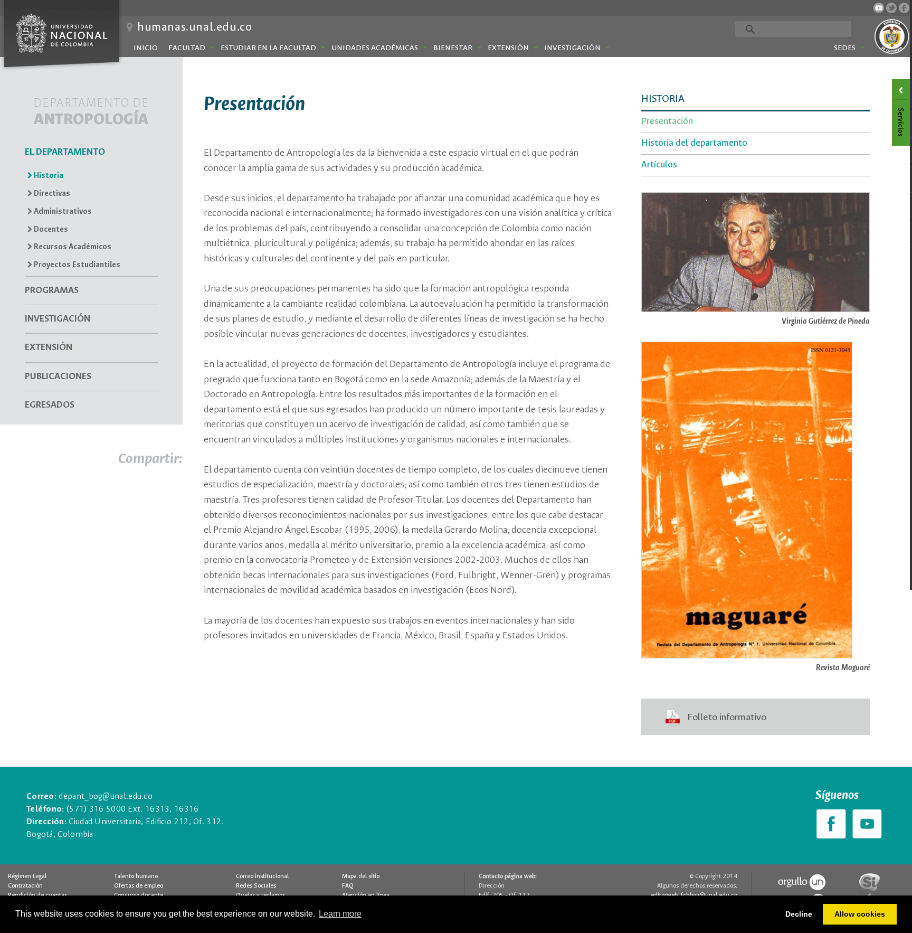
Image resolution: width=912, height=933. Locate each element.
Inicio (146, 48)
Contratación (25, 886)
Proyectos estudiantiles (76, 265)
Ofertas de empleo (138, 886)
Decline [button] (798, 914)
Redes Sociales (256, 886)
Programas (52, 291)
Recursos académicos (71, 247)
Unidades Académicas (374, 48)
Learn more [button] (340, 913)
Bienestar (452, 48)
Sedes (845, 48)
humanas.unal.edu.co (194, 27)
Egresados (49, 405)
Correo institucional (262, 876)
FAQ (348, 886)
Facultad (186, 48)
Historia (47, 176)
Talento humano (136, 876)
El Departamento (65, 152)
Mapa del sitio (360, 876)
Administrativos (62, 212)
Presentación (667, 122)
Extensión (508, 48)
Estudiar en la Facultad (268, 48)
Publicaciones (58, 377)
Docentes (50, 229)
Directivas (51, 194)
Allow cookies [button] (859, 914)
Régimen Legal (27, 876)
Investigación (572, 48)
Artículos (659, 165)
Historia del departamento (694, 143)
